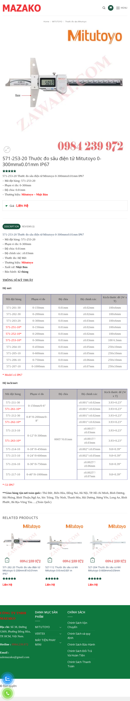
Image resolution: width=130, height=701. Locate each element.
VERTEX (40, 634)
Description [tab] (11, 226)
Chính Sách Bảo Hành (81, 644)
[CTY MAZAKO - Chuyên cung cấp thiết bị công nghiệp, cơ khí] (26, 8)
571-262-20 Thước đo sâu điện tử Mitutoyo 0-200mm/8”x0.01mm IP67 (21, 570)
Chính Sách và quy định (79, 636)
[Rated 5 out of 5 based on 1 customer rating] (65, 171)
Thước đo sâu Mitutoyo (75, 21)
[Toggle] (60, 627)
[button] (104, 8)
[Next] (127, 558)
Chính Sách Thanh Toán (79, 664)
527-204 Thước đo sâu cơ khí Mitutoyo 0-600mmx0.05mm (104, 569)
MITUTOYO (57, 21)
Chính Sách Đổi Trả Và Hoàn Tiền (80, 653)
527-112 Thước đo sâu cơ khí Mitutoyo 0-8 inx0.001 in (61, 569)
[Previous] (2, 558)
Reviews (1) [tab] (28, 226)
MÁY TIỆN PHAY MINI (45, 642)
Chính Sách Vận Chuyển (77, 625)
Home (46, 21)
